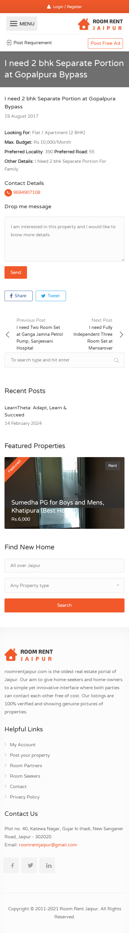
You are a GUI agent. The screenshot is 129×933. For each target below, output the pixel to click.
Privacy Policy (25, 797)
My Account (23, 744)
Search (64, 605)
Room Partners (26, 765)
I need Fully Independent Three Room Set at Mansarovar (93, 334)
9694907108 (26, 192)
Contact (18, 786)
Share (20, 295)
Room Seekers (25, 776)
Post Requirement (32, 42)
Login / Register (67, 6)
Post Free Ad (105, 43)
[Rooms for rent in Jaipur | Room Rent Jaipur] (100, 25)
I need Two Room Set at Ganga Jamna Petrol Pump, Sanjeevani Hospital (39, 334)
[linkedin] (47, 865)
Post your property (30, 755)
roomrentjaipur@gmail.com (48, 845)
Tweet (53, 295)
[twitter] (29, 865)
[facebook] (11, 865)
